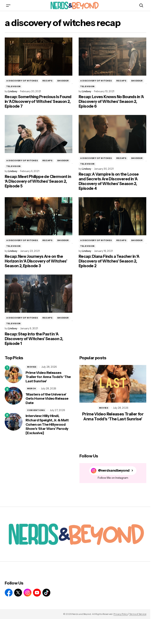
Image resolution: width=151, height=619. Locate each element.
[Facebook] (9, 593)
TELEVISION (13, 86)
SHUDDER (63, 80)
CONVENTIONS (36, 410)
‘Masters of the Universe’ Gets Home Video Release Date (47, 398)
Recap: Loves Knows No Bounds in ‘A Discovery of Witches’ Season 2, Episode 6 (111, 101)
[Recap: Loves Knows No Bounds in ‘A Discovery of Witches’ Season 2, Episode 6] (112, 56)
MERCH (31, 388)
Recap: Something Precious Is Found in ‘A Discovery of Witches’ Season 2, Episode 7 (38, 101)
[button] (8, 5)
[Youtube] (37, 593)
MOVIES (31, 367)
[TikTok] (46, 593)
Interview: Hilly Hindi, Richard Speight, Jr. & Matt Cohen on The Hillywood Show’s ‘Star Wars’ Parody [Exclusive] (47, 424)
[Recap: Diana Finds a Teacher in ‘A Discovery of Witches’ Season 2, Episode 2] (112, 216)
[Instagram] (27, 593)
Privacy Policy (120, 613)
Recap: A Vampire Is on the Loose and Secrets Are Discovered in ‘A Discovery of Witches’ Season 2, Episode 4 (109, 181)
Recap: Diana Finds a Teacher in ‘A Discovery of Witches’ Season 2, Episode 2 (109, 261)
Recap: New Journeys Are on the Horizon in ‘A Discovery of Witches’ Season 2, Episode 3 (36, 261)
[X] (18, 593)
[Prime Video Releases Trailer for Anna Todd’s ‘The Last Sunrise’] (13, 374)
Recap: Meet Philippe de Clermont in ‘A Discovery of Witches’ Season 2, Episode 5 (38, 181)
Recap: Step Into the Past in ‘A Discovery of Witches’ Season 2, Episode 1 (34, 339)
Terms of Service (137, 613)
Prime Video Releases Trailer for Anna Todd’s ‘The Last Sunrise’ (48, 377)
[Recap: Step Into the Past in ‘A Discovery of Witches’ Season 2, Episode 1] (38, 294)
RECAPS (47, 80)
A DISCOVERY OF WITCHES (22, 80)
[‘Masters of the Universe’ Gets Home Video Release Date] (13, 396)
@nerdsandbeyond (114, 470)
